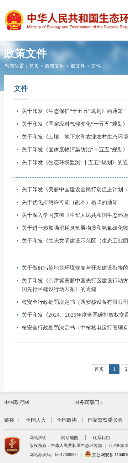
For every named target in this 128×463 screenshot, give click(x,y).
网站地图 (69, 437)
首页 (34, 66)
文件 (96, 66)
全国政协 (67, 420)
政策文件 (55, 66)
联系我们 (101, 437)
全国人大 (36, 420)
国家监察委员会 (105, 420)
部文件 (77, 66)
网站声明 (38, 437)
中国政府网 (16, 402)
